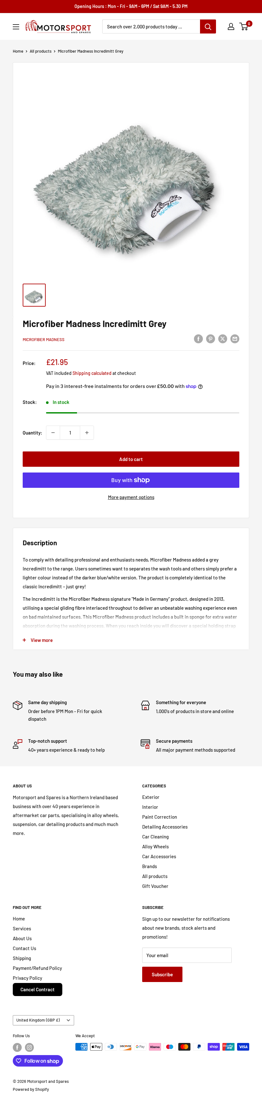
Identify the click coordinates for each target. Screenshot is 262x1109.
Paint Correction (159, 817)
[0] (244, 26)
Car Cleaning (155, 836)
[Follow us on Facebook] (17, 1047)
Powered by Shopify (31, 1089)
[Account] (231, 26)
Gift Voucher (155, 886)
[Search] (208, 26)
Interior (150, 807)
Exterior (150, 797)
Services (22, 928)
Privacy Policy (27, 978)
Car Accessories (159, 856)
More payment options (131, 497)
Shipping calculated (92, 373)
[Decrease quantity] (53, 432)
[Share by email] (234, 338)
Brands (149, 866)
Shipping (22, 958)
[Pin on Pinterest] (210, 338)
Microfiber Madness (44, 339)
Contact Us (24, 948)
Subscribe (162, 974)
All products (40, 51)
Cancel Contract (37, 989)
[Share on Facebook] (198, 338)
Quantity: (32, 432)
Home (18, 51)
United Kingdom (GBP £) (38, 1020)
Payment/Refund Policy (37, 968)
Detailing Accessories (165, 827)
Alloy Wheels (155, 846)
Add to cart (131, 459)
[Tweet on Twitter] (222, 338)
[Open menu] (16, 26)
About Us (22, 938)
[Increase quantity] (87, 432)
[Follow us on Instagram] (29, 1047)
